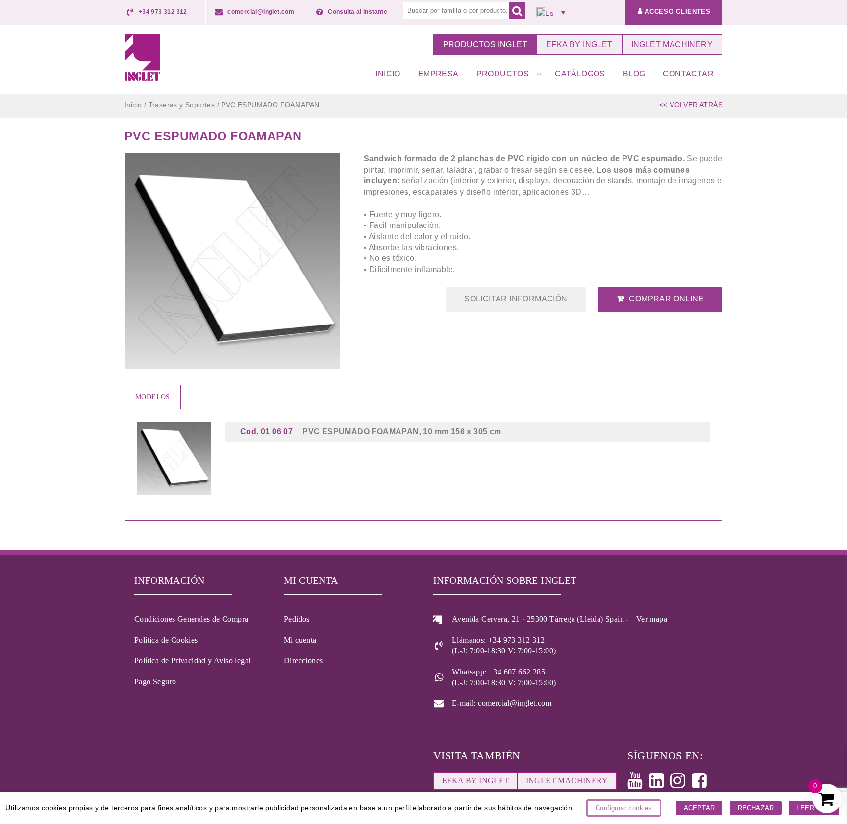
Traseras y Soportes (182, 105)
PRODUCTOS (502, 74)
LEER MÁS (814, 808)
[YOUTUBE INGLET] (637, 784)
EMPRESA (438, 74)
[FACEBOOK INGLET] (702, 784)
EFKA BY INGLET (579, 44)
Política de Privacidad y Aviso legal (192, 660)
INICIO (387, 74)
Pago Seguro (155, 681)
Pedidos (297, 619)
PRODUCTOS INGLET (485, 44)
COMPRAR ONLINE (666, 299)
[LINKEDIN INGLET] (659, 784)
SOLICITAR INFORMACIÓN (515, 299)
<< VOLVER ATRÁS (690, 105)
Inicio (133, 105)
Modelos (152, 396)
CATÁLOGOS (580, 74)
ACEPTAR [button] (699, 808)
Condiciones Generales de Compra (191, 619)
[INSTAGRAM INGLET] (680, 784)
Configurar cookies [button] (624, 808)
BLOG (634, 74)
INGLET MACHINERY (672, 44)
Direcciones (303, 660)
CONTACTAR (688, 74)
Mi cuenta (300, 640)
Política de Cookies (166, 640)
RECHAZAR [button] (756, 808)
